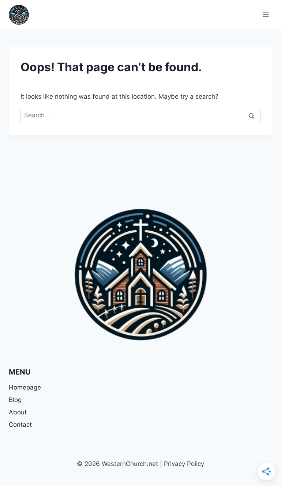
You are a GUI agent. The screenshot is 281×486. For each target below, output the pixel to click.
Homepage (25, 387)
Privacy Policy (184, 463)
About (18, 412)
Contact (20, 424)
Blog (15, 399)
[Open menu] (265, 14)
